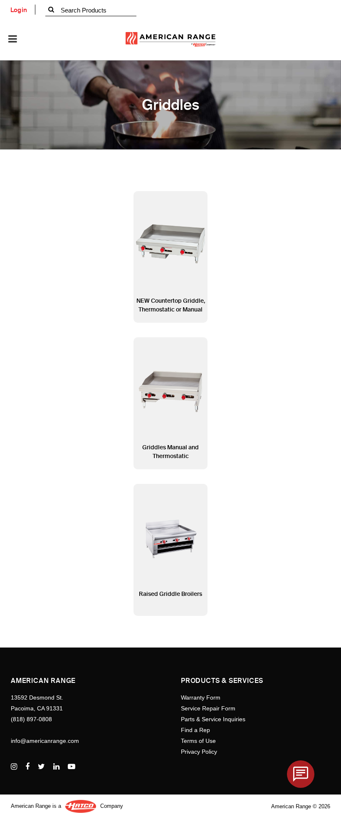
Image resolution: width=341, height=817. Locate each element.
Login (18, 10)
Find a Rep (195, 730)
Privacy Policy (199, 751)
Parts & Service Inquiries (213, 719)
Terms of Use (198, 740)
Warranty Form (200, 697)
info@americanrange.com (45, 740)
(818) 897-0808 (31, 719)
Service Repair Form (208, 708)
